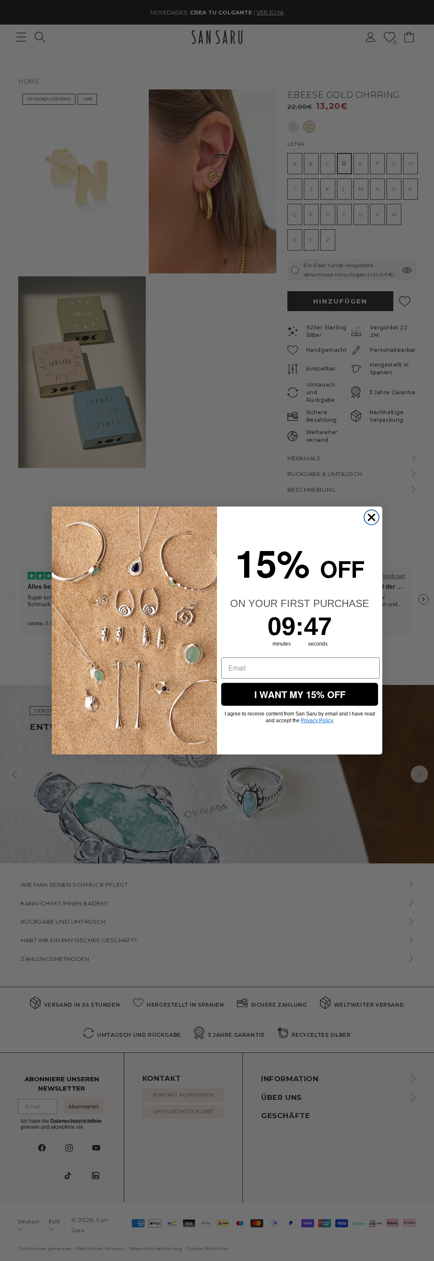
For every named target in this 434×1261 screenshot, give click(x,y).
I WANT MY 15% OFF (299, 694)
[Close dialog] (371, 517)
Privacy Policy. (317, 721)
